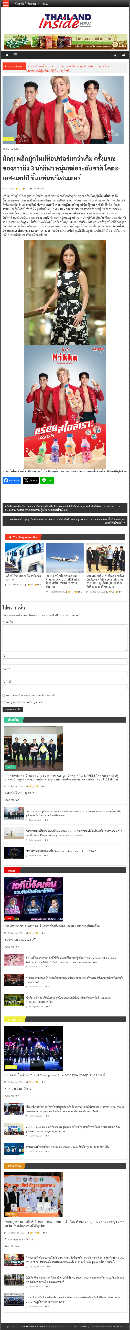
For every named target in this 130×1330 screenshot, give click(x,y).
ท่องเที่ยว (10, 767)
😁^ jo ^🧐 (32, 585)
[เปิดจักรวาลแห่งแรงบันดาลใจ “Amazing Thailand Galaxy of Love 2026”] (14, 853)
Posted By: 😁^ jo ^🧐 (15, 188)
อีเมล (6, 669)
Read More (10, 799)
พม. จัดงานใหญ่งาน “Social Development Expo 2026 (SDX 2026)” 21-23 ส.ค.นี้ (54, 1075)
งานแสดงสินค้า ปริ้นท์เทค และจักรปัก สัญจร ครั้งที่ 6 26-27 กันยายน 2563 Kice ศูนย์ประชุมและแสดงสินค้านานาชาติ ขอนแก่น (105, 581)
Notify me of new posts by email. (24, 702)
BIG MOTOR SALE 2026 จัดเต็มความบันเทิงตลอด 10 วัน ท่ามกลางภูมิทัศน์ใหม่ (52, 926)
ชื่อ (5, 656)
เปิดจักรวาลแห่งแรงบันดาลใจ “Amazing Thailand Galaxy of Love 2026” (61, 850)
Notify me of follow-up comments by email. (30, 695)
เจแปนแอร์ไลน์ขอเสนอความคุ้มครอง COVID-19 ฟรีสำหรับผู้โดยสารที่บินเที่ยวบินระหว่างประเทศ (63, 581)
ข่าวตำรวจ (11, 1213)
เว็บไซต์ (7, 682)
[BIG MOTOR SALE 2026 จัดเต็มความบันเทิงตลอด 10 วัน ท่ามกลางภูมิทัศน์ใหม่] (33, 898)
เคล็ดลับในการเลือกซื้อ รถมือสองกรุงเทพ (23, 577)
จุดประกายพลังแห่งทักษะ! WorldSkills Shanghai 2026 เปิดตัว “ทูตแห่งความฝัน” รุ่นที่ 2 (68, 1146)
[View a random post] (123, 55)
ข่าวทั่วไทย (8, 139)
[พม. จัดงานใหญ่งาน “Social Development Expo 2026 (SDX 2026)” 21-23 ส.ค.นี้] (33, 1047)
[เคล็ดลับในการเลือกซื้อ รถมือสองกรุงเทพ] (24, 557)
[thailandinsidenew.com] (7, 55)
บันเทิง (9, 918)
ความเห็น (9, 622)
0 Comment (38, 188)
